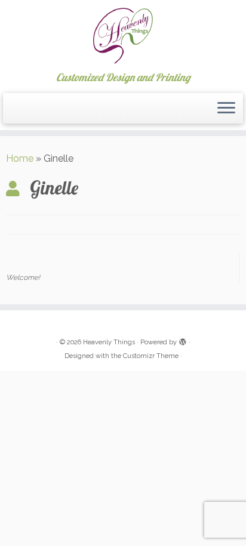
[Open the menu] (226, 109)
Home (19, 158)
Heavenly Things (109, 342)
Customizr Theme (151, 356)
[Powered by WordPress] (183, 340)
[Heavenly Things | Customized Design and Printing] (123, 36)
